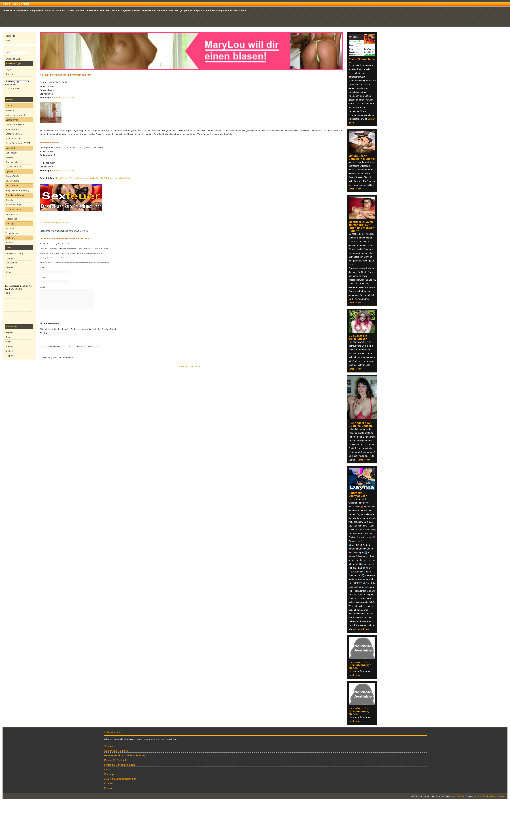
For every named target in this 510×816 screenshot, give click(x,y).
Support (9, 356)
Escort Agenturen (13, 134)
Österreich (10, 267)
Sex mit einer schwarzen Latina (84, 178)
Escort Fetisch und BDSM (17, 143)
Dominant (10, 148)
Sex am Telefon (12, 176)
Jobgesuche (11, 219)
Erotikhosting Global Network (491, 796)
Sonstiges (10, 224)
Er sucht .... (10, 243)
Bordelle (9, 200)
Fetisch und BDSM (14, 167)
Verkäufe (9, 228)
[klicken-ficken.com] (363, 418)
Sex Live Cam (12, 181)
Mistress (9, 157)
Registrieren (11, 74)
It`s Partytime (12, 186)
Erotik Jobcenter (13, 209)
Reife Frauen (107, 178)
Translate (15, 88)
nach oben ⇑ (196, 367)
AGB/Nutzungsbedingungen (120, 778)
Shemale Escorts (13, 138)
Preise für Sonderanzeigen (119, 764)
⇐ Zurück (182, 367)
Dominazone (11, 153)
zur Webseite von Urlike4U (64, 98)
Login (8, 69)
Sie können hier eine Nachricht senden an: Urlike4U (64, 231)
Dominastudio (12, 162)
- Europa (9, 258)
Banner (8, 337)
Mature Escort (61, 178)
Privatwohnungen (13, 205)
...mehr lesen (354, 189)
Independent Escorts (15, 124)
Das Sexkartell (16, 4)
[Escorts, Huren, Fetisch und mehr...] (71, 210)
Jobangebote (11, 214)
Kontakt (9, 351)
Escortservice (12, 120)
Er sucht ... (10, 238)
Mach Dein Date (122, 178)
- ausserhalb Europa (15, 253)
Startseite (109, 746)
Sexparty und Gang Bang (17, 190)
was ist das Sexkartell (116, 750)
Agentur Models (12, 129)
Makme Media (458, 796)
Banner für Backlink (115, 760)
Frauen (9, 106)
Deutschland (11, 263)
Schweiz (9, 272)
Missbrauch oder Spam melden (54, 222)
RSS (7, 293)
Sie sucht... (10, 110)
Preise (8, 342)
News (107, 769)
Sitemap (9, 346)
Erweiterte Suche (13, 59)
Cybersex (10, 171)
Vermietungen (12, 233)
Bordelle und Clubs (15, 195)
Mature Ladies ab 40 (15, 115)
